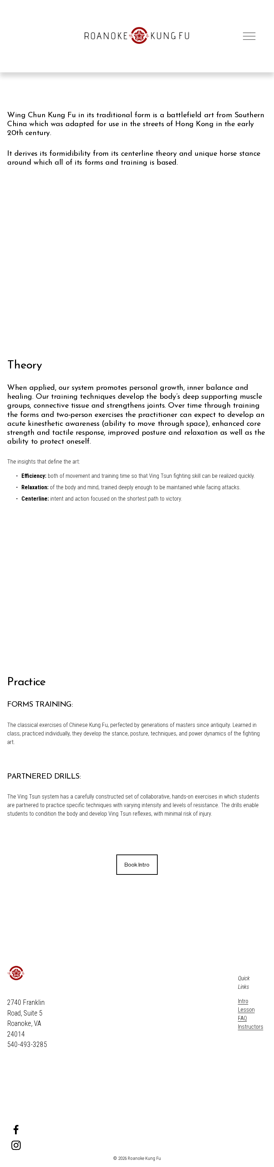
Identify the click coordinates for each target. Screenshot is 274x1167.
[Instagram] (16, 1145)
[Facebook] (16, 1130)
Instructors (250, 1026)
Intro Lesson (246, 1005)
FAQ (242, 1018)
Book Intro (137, 864)
